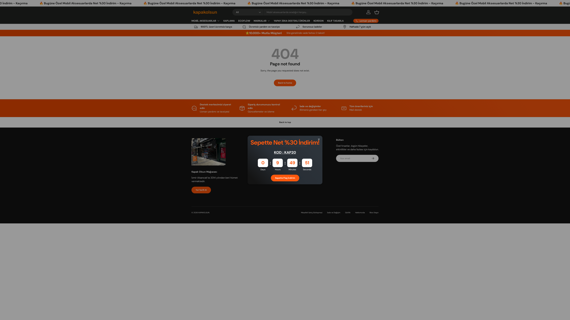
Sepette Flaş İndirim (285, 178)
